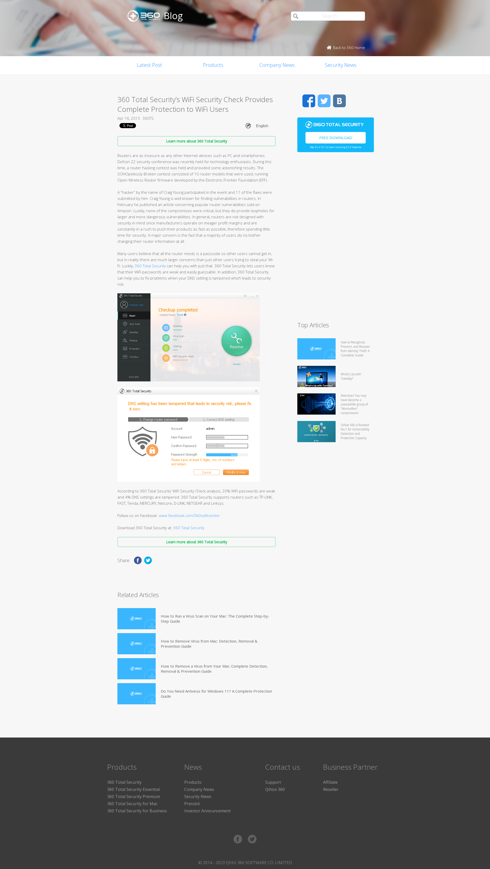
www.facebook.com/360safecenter (189, 515)
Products (213, 65)
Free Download (335, 137)
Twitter (324, 100)
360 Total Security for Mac (132, 803)
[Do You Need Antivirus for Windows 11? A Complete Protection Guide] (136, 693)
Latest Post (149, 65)
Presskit (192, 803)
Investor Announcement (207, 811)
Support (273, 782)
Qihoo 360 (275, 789)
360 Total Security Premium (133, 796)
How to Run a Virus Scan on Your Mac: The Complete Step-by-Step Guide (215, 618)
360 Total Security (150, 265)
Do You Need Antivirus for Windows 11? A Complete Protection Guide (216, 694)
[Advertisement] (335, 239)
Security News (341, 65)
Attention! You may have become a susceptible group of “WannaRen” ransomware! (354, 404)
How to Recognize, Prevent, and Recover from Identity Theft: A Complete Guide (355, 348)
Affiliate (330, 782)
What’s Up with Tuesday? (351, 376)
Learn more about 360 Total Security (196, 141)
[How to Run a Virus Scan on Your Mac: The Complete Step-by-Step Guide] (136, 618)
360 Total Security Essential (133, 789)
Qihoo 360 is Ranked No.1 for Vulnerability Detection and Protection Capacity (355, 431)
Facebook (308, 100)
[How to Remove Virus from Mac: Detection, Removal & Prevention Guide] (136, 643)
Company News (277, 65)
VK (339, 100)
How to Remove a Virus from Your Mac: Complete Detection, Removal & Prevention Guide (214, 668)
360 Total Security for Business (137, 811)
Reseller (330, 789)
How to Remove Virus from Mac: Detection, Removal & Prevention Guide (209, 643)
